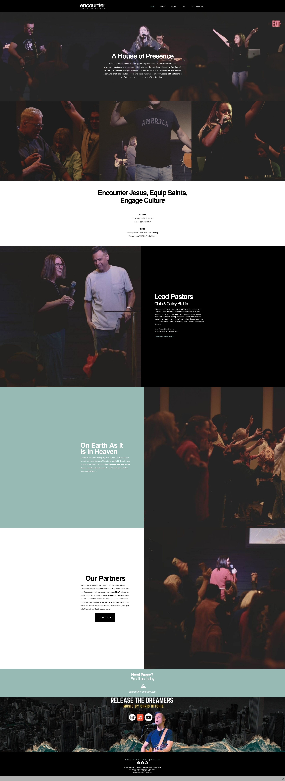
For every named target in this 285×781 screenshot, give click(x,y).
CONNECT (145, 760)
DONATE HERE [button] (105, 617)
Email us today (143, 678)
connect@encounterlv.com (142, 691)
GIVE (159, 760)
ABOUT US (136, 760)
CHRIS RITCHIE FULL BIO (164, 336)
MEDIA (153, 760)
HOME (127, 760)
